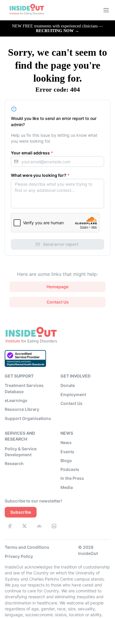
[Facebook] (10, 526)
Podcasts (69, 469)
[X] (24, 526)
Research (14, 463)
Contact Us (71, 403)
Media (66, 487)
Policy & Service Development (21, 451)
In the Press (72, 478)
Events (67, 451)
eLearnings (16, 400)
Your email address (32, 152)
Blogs (66, 460)
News (66, 442)
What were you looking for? (40, 175)
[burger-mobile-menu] (106, 10)
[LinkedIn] (54, 526)
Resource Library (22, 409)
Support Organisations (28, 418)
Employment (73, 394)
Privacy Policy (19, 556)
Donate (67, 385)
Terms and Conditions (27, 547)
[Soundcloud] (39, 526)
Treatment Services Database (24, 388)
